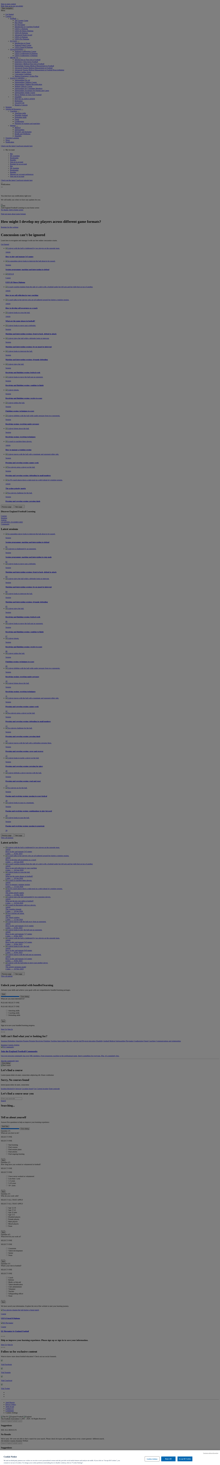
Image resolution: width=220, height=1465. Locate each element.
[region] (110, 1457)
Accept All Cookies (185, 1459)
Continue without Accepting (210, 1453)
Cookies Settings (152, 1459)
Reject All (168, 1459)
